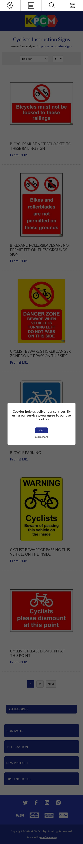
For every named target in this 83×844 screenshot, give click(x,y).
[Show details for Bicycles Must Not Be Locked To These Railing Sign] (41, 103)
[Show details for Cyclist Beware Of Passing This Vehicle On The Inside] (41, 509)
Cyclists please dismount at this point (37, 653)
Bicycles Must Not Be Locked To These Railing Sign (40, 146)
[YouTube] (47, 802)
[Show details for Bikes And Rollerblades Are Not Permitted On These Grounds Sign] (41, 205)
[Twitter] (24, 802)
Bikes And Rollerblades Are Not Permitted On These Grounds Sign (40, 249)
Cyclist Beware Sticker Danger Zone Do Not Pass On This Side (40, 353)
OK (41, 430)
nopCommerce (48, 837)
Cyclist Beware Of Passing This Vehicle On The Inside (40, 551)
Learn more (41, 436)
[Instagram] (58, 802)
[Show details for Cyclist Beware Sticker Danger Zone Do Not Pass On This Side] (41, 310)
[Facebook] (36, 802)
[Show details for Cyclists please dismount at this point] (41, 610)
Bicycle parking (25, 452)
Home (15, 46)
